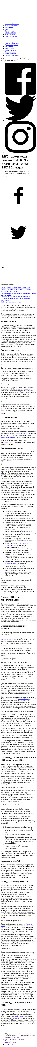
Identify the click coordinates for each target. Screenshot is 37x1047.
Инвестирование (10, 31)
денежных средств (7, 639)
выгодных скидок (18, 1016)
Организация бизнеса (12, 36)
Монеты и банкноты (12, 24)
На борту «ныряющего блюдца (11, 302)
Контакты (8, 1041)
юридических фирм (7, 437)
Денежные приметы (11, 25)
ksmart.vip (11, 18)
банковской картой (23, 433)
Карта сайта (9, 1044)
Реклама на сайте (10, 1043)
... (1, 39)
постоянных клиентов (22, 389)
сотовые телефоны (26, 543)
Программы (9, 27)
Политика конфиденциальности (15, 1039)
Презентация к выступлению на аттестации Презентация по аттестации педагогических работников (16, 298)
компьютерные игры (12, 563)
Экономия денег (10, 34)
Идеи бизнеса (9, 29)
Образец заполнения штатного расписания (15, 288)
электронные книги (11, 545)
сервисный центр (23, 699)
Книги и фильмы (10, 33)
